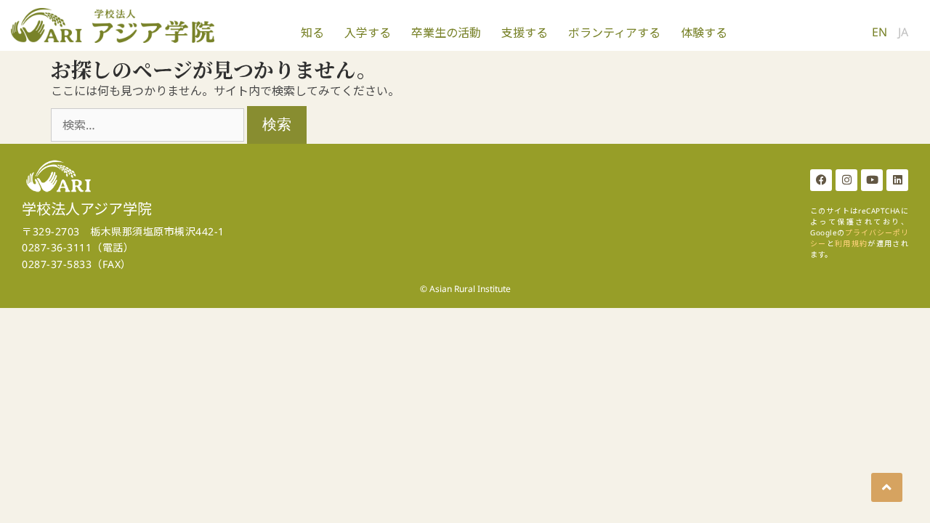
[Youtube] (872, 180)
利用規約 (851, 243)
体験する (704, 33)
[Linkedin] (897, 180)
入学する (367, 33)
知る (312, 33)
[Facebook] (821, 180)
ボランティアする (614, 33)
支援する (524, 33)
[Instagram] (846, 180)
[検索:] (149, 125)
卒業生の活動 (446, 33)
